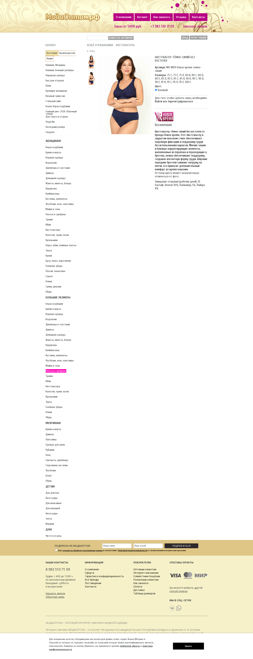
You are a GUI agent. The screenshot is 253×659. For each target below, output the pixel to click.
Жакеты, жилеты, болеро (58, 183)
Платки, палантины (55, 271)
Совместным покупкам (146, 576)
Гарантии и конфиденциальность (104, 576)
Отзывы (181, 17)
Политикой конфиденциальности (132, 550)
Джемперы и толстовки (58, 168)
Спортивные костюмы (57, 465)
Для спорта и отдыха (57, 116)
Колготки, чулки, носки (57, 235)
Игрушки (50, 523)
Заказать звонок (195, 26)
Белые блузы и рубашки (58, 106)
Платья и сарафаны (56, 214)
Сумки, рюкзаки (53, 286)
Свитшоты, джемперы (57, 460)
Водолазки (51, 162)
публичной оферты (130, 646)
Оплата (137, 586)
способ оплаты (178, 591)
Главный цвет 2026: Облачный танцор (61, 112)
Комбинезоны (52, 193)
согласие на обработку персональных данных (82, 550)
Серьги (49, 276)
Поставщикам (93, 583)
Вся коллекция (163, 124)
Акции (50, 58)
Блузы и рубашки (54, 147)
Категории (52, 53)
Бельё (49, 475)
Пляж (48, 85)
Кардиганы (51, 188)
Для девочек (52, 492)
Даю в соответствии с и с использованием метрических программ (122, 550)
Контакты (198, 17)
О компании (123, 17)
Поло (48, 455)
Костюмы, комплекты (56, 198)
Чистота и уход (53, 535)
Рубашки (50, 449)
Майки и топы (53, 209)
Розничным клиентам (146, 579)
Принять (188, 646)
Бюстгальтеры (53, 229)
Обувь (49, 291)
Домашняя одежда (55, 178)
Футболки (51, 470)
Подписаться (181, 545)
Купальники (51, 240)
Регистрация (199, 37)
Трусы (49, 250)
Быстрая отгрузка (55, 80)
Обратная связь (55, 596)
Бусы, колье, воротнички (58, 260)
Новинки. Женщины (55, 65)
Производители (67, 53)
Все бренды (92, 579)
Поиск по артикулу (121, 38)
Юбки (48, 224)
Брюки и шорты (53, 152)
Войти (158, 101)
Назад (91, 51)
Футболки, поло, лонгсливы (60, 204)
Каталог (142, 17)
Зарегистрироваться (180, 101)
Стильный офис (53, 101)
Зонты (49, 518)
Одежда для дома (55, 444)
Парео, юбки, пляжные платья (61, 245)
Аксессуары (51, 498)
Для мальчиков (53, 503)
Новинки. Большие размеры (60, 70)
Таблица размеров (144, 593)
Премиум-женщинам (56, 90)
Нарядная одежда (55, 75)
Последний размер (55, 127)
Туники (49, 219)
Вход (185, 37)
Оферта (89, 572)
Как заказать (161, 17)
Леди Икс (50, 121)
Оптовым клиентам (144, 569)
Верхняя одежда (54, 157)
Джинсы (50, 173)
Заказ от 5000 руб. (128, 26)
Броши (49, 255)
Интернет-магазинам (145, 572)
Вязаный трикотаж (55, 96)
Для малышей (53, 508)
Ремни (49, 281)
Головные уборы (54, 266)
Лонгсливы (51, 439)
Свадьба (50, 132)
